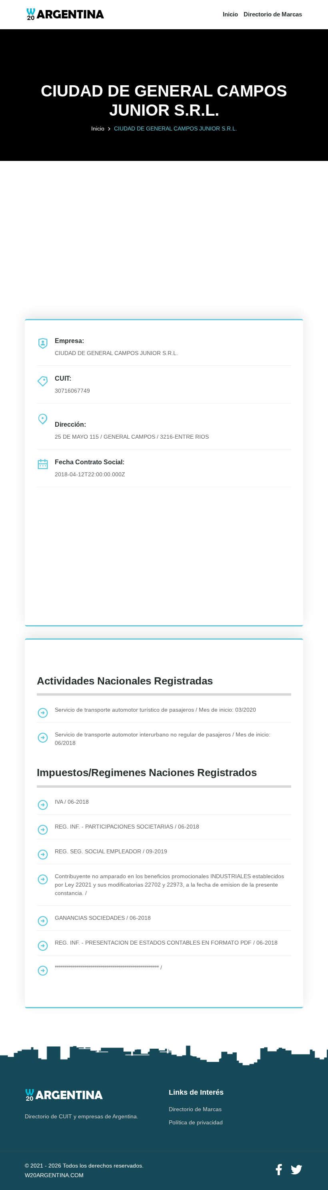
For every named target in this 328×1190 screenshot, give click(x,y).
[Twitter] (296, 1170)
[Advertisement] (164, 217)
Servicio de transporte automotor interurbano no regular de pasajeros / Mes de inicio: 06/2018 (162, 738)
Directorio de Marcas (273, 14)
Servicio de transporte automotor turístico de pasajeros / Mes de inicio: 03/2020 (155, 709)
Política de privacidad (196, 1122)
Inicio (230, 14)
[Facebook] (279, 1170)
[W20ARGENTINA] (65, 15)
